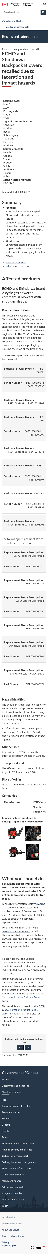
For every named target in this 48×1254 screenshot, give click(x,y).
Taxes (5, 1137)
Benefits (6, 1124)
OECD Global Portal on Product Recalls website (23, 1010)
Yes (20, 1047)
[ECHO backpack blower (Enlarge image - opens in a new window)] (15, 834)
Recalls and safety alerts (17, 26)
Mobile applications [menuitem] (12, 1223)
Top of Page (8, 1245)
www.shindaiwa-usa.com (16, 931)
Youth (5, 1205)
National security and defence (17, 1149)
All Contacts (8, 1079)
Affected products (16, 262)
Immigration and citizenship (16, 1106)
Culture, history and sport (15, 1155)
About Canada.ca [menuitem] (10, 1229)
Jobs (4, 1099)
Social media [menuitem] (8, 1217)
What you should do (17, 266)
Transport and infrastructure (16, 1168)
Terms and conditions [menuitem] (13, 1236)
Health (19, 21)
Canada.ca (7, 21)
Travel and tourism (11, 1112)
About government (11, 1092)
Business (6, 1118)
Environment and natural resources (20, 1143)
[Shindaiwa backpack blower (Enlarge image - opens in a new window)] (17, 852)
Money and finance (11, 1180)
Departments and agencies (15, 1085)
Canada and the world (13, 1174)
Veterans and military (13, 1199)
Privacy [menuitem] (5, 1242)
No (28, 1047)
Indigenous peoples (12, 1193)
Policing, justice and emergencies (19, 1162)
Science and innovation (13, 1187)
